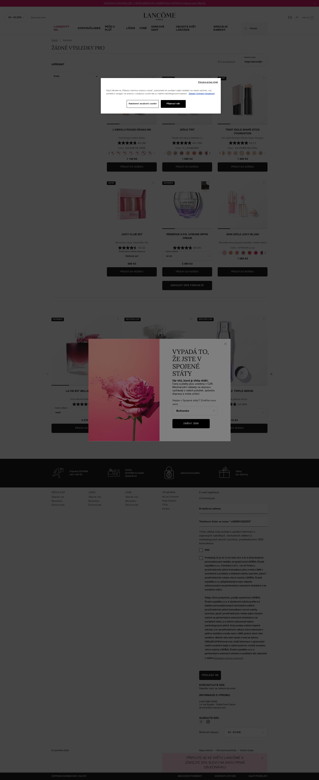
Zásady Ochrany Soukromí (202, 94)
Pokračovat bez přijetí (208, 82)
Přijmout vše (173, 104)
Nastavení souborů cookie (143, 104)
